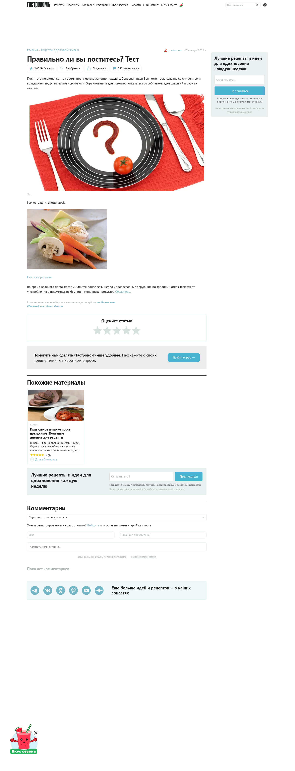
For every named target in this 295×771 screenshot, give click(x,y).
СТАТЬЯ (34, 425)
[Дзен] (99, 590)
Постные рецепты (39, 277)
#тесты (58, 306)
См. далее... (123, 292)
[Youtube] (86, 590)
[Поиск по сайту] (243, 5)
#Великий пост (36, 306)
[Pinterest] (73, 590)
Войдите (93, 525)
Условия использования (171, 489)
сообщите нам (106, 302)
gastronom (175, 50)
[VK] (47, 590)
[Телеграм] (35, 590)
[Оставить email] (141, 476)
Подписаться (189, 476)
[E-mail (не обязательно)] (162, 534)
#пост (49, 306)
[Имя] (71, 534)
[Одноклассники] (60, 590)
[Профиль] (265, 5)
